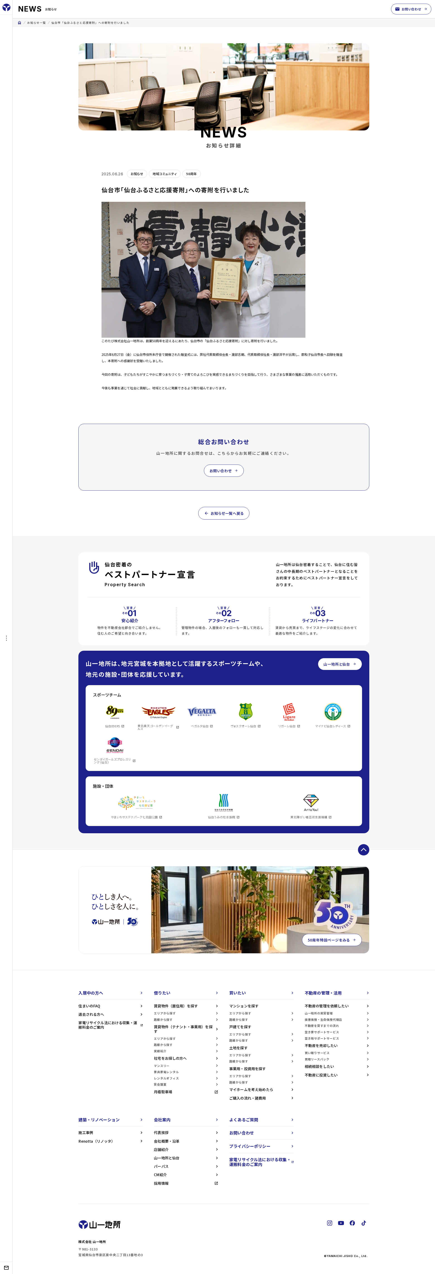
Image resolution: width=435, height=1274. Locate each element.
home (19, 22)
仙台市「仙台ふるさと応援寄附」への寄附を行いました (90, 22)
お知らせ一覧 (36, 22)
